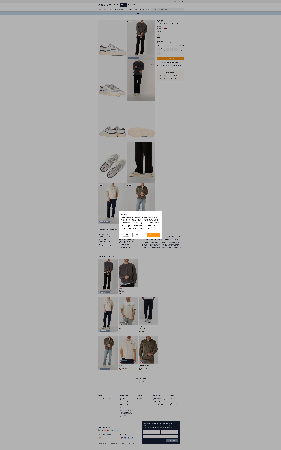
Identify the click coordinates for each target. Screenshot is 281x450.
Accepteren (153, 235)
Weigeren (139, 235)
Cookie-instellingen (126, 235)
